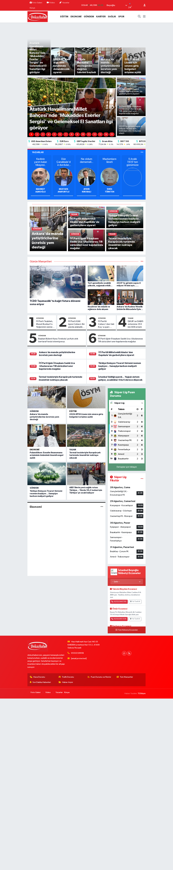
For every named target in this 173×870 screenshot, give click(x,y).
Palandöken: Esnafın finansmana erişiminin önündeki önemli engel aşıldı (46, 455)
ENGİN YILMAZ (109, 189)
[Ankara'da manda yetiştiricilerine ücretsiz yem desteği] (46, 397)
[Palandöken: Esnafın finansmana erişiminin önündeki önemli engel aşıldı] (46, 435)
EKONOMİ (76, 16)
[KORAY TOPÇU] (86, 177)
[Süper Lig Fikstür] (142, 479)
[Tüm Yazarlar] (142, 152)
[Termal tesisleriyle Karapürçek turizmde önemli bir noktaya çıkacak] (86, 435)
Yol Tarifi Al (136, 601)
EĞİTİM (64, 16)
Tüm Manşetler (126, 677)
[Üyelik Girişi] (143, 5)
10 (83, 134)
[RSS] (129, 653)
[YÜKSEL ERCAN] (40, 177)
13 (100, 134)
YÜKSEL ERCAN (40, 189)
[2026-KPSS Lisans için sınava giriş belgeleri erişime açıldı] (86, 397)
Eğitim (73, 411)
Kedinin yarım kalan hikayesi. (132, 162)
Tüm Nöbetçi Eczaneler (128, 630)
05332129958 (77, 653)
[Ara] (139, 16)
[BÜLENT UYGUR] (63, 177)
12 (95, 134)
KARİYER (101, 16)
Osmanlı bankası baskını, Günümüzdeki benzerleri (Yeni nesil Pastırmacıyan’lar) (86, 162)
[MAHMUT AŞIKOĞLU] (132, 177)
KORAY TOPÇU (87, 189)
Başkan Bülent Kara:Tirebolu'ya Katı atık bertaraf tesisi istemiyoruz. (58, 340)
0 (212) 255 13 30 (120, 619)
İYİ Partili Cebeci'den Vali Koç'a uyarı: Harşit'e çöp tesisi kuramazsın (106, 324)
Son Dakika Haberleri (42, 682)
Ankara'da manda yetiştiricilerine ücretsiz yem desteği (44, 416)
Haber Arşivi (67, 682)
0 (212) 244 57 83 (120, 601)
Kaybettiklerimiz (40, 160)
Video (52, 3)
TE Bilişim (142, 693)
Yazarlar (65, 3)
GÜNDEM (89, 16)
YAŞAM (130, 318)
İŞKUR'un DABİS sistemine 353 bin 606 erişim (135, 324)
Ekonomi (34, 450)
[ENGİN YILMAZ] (109, 177)
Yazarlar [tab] (38, 152)
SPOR (121, 16)
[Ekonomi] (102, 507)
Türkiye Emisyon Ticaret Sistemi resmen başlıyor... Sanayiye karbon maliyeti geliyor (119, 366)
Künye (32, 8)
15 (112, 134)
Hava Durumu (39, 677)
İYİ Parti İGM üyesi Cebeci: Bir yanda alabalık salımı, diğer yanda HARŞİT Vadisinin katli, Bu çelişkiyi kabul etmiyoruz (76, 324)
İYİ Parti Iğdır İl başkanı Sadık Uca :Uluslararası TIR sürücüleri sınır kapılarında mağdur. (120, 340)
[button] (30, 107)
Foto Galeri (37, 3)
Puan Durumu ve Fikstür (101, 677)
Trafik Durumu (68, 677)
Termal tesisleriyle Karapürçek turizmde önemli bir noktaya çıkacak (85, 455)
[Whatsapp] (124, 653)
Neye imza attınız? (109, 160)
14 (106, 134)
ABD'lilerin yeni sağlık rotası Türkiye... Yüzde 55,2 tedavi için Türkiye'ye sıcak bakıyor (85, 490)
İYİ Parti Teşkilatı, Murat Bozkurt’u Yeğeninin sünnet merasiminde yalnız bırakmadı (44, 324)
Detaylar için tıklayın (127, 467)
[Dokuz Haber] (37, 16)
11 (89, 134)
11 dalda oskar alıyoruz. (64, 162)
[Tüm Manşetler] (142, 261)
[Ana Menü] (144, 16)
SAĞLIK (112, 16)
